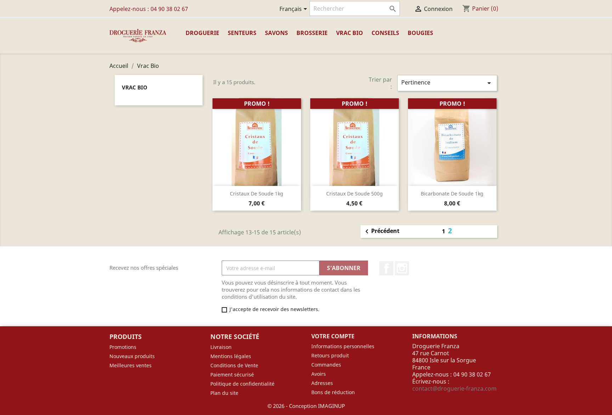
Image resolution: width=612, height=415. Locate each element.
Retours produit (330, 355)
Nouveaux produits (132, 356)
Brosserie (312, 33)
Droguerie (202, 33)
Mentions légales (230, 356)
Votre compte (333, 336)
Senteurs (242, 33)
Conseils (385, 33)
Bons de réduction (333, 392)
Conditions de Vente (234, 365)
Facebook (386, 268)
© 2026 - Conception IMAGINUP (306, 405)
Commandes (326, 364)
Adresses (322, 383)
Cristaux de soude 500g (354, 193)
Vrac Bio (349, 33)
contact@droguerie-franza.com (454, 388)
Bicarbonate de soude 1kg (452, 193)
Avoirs (318, 373)
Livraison (221, 347)
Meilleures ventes (130, 365)
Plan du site (224, 393)
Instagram (402, 268)
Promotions (122, 347)
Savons (276, 33)
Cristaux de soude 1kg (256, 193)
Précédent (381, 231)
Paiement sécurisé (232, 374)
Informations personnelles (342, 346)
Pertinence (447, 82)
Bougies (420, 33)
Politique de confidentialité (242, 383)
